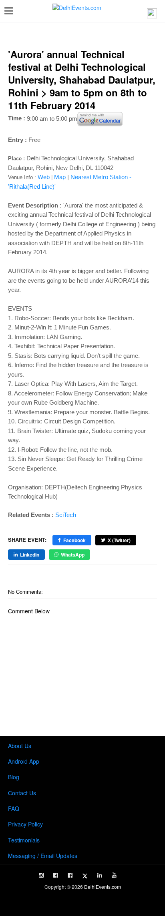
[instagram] (41, 875)
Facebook (74, 540)
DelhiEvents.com (102, 886)
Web (44, 177)
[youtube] (114, 875)
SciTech (65, 514)
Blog (13, 777)
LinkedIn (29, 554)
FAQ (13, 808)
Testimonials (24, 840)
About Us (19, 746)
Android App (23, 761)
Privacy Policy (25, 824)
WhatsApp (73, 554)
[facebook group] (70, 875)
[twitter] (85, 876)
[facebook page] (55, 875)
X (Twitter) (119, 540)
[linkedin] (99, 875)
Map (60, 177)
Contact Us (22, 793)
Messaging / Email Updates (42, 856)
